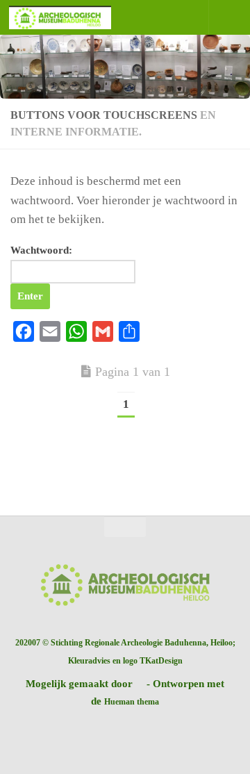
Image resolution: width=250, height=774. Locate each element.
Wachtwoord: (41, 250)
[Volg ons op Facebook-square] (125, 735)
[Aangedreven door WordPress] (139, 684)
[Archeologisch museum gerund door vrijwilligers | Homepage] (77, 17)
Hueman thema (131, 702)
